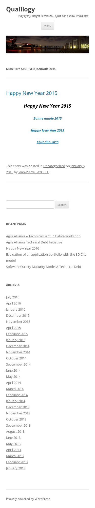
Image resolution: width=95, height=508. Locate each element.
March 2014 (15, 388)
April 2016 (13, 303)
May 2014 (13, 376)
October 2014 (16, 358)
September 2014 (18, 364)
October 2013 (16, 419)
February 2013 (17, 462)
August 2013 (15, 431)
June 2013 (13, 437)
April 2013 (13, 449)
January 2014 (15, 401)
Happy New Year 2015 (31, 93)
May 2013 (13, 443)
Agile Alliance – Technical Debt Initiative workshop (43, 236)
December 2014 (17, 346)
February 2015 (17, 333)
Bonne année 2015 (47, 118)
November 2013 (18, 413)
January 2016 (15, 309)
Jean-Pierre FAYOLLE (33, 172)
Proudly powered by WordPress (28, 499)
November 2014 (18, 352)
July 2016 (12, 297)
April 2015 (13, 327)
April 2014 (13, 382)
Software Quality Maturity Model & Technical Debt (43, 266)
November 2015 (18, 321)
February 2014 (17, 395)
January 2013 (15, 468)
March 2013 (15, 456)
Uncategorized (54, 166)
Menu (47, 25)
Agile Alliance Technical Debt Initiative (34, 242)
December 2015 (17, 315)
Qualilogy (20, 9)
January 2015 (15, 340)
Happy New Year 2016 (22, 248)
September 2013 (18, 425)
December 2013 (17, 407)
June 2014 (13, 370)
